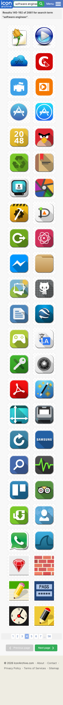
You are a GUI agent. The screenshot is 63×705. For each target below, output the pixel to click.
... (44, 636)
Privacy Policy (12, 668)
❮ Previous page (19, 647)
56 (49, 636)
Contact (52, 663)
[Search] (40, 4)
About (40, 663)
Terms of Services (35, 668)
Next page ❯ (46, 647)
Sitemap (54, 668)
